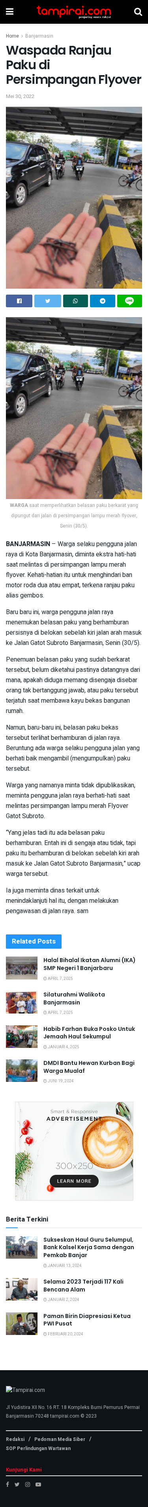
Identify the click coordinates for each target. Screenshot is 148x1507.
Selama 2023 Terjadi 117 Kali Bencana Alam (83, 1285)
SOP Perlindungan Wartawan (38, 1448)
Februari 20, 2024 (65, 1334)
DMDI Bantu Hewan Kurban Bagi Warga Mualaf (89, 1067)
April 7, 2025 (60, 978)
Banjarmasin (39, 36)
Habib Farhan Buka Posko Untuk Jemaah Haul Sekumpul (89, 1033)
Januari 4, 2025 (63, 1047)
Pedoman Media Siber (59, 1439)
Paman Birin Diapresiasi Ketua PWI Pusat (87, 1320)
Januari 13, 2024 (64, 1266)
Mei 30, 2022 (20, 96)
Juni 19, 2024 (60, 1081)
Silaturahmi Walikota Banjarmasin (74, 998)
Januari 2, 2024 (63, 1300)
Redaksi (15, 1439)
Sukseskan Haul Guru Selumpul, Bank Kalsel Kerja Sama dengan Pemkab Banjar (88, 1247)
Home (12, 36)
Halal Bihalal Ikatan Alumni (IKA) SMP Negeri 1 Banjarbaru (89, 964)
